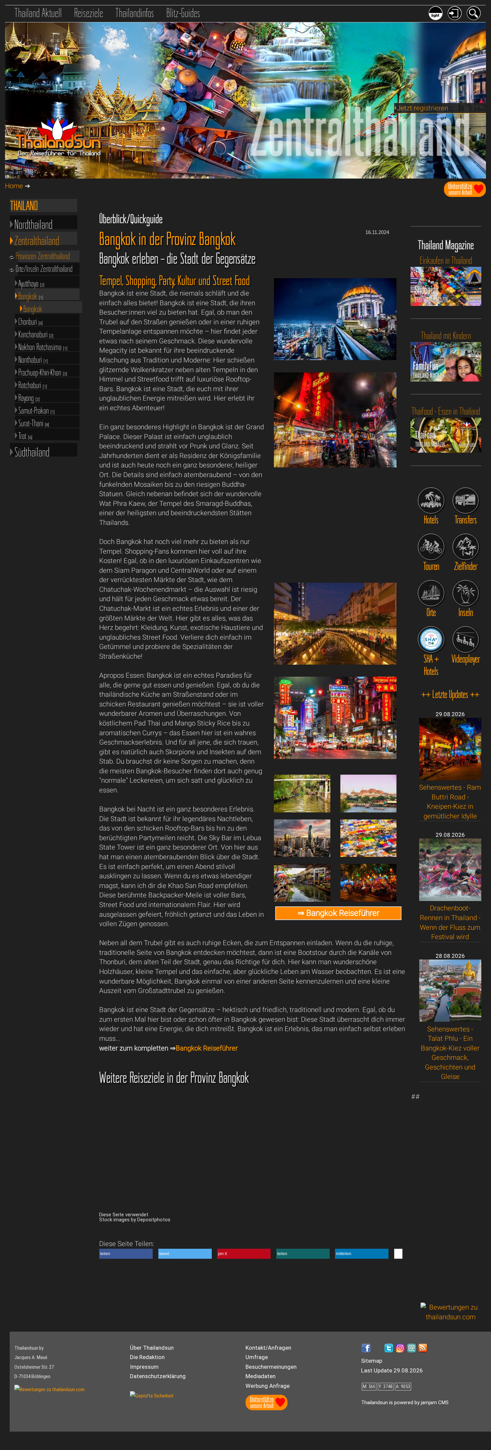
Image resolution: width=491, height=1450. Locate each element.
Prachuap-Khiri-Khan (42, 372)
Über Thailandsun (152, 1347)
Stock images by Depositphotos (134, 1220)
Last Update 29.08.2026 (392, 1370)
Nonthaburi (33, 359)
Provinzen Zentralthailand (44, 256)
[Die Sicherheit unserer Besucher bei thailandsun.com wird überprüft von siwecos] (152, 1396)
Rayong (29, 397)
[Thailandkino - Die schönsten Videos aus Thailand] (466, 639)
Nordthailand (33, 223)
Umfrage (257, 1357)
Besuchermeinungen (271, 1366)
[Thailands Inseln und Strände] (466, 593)
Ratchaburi (32, 384)
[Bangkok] (335, 358)
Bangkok (30, 296)
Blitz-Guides (183, 12)
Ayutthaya (31, 283)
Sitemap (371, 1360)
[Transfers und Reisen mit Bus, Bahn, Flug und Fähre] (466, 500)
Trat (25, 435)
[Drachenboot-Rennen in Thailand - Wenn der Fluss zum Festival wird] (450, 899)
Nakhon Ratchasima (42, 346)
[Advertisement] (451, 1192)
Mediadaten (261, 1376)
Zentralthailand (36, 239)
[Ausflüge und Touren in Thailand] (431, 547)
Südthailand (31, 451)
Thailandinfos (134, 12)
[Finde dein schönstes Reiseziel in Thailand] (466, 547)
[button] (126, 1254)
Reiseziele (88, 12)
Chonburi (30, 321)
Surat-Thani (33, 423)
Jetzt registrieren (422, 108)
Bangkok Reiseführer (207, 1048)
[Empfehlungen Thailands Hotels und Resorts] (431, 500)
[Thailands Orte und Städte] (431, 593)
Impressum (144, 1366)
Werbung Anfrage (268, 1385)
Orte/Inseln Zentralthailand (45, 268)
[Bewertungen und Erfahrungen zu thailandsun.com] (451, 1317)
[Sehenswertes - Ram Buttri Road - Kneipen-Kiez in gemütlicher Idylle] (450, 778)
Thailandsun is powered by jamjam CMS (405, 1403)
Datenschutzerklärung (158, 1376)
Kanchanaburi (35, 334)
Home (14, 186)
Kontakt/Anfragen (268, 1347)
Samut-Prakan (36, 410)
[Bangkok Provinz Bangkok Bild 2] (335, 757)
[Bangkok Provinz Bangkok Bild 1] (335, 465)
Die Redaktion (147, 1357)
